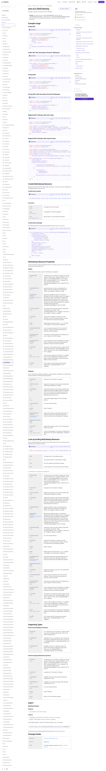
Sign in (95, 1)
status (31, 696)
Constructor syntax (80, 48)
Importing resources (60, 731)
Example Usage (78, 27)
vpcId (31, 363)
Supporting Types (79, 61)
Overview (4, 15)
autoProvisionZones (34, 384)
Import (76, 63)
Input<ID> (51, 450)
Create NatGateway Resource (81, 46)
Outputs (78, 57)
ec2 (45, 5)
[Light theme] (2, 769)
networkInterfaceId (34, 403)
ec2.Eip (76, 82)
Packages (34, 5)
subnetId (31, 347)
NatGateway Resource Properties (82, 52)
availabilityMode (33, 288)
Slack (79, 1)
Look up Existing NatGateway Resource (83, 59)
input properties (61, 225)
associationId (33, 379)
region (31, 323)
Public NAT (78, 29)
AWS (38, 5)
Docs (60, 1)
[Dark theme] (5, 769)
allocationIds (32, 631)
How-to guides (6, 20)
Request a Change (78, 91)
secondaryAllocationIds (35, 328)
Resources (42, 188)
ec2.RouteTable (78, 77)
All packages (6, 10)
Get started (101, 1)
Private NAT (78, 35)
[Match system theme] (7, 769)
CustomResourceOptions (68, 198)
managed (62, 323)
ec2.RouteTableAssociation (80, 78)
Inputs (77, 54)
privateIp (32, 316)
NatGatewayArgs (53, 198)
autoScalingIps (33, 389)
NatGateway (49, 5)
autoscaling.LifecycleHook (80, 83)
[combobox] (8, 6)
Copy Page (77, 88)
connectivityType (33, 308)
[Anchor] (50, 8)
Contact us (90, 1)
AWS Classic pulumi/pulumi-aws (51, 738)
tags (31, 355)
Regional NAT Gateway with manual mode (85, 43)
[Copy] (70, 34)
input (52, 271)
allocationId (32, 275)
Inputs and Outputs (63, 264)
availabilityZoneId (33, 646)
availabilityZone (33, 637)
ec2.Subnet (77, 80)
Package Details (78, 68)
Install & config (5, 17)
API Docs (3, 22)
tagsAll (31, 431)
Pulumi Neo (73, 1)
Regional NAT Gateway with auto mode (84, 41)
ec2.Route (77, 75)
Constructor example (80, 50)
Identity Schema (79, 65)
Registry (65, 1)
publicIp (31, 408)
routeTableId (32, 426)
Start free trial (84, 98)
